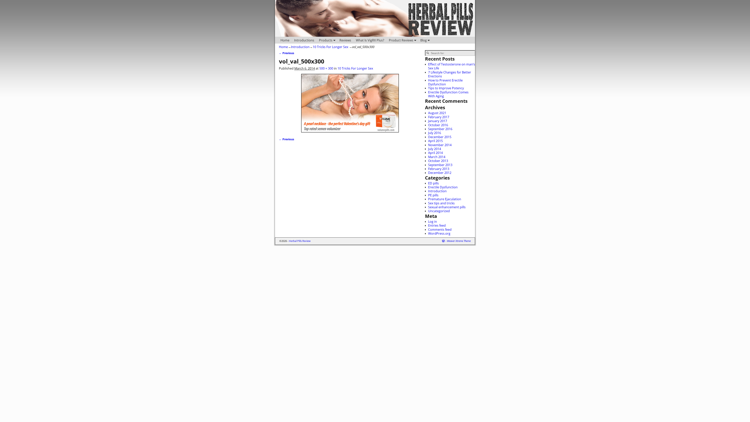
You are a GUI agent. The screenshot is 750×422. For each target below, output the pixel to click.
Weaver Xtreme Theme (459, 241)
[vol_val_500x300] (350, 103)
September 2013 (440, 165)
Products (325, 40)
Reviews (345, 40)
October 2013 (438, 161)
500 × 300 (326, 68)
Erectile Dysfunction (443, 187)
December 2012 (439, 173)
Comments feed (440, 229)
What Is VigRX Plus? (370, 40)
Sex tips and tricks (441, 203)
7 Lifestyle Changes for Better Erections (449, 74)
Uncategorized (439, 211)
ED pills (433, 183)
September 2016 (440, 129)
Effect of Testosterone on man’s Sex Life (451, 66)
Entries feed (437, 225)
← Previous (286, 53)
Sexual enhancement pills (447, 207)
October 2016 (438, 125)
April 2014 (435, 153)
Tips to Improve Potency (446, 88)
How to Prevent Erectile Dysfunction (445, 82)
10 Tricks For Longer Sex (330, 47)
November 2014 (440, 145)
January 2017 (437, 121)
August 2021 (437, 113)
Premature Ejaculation (444, 199)
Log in (432, 221)
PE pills (433, 195)
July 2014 (434, 149)
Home (284, 40)
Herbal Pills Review (300, 241)
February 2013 (438, 169)
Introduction (300, 47)
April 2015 (435, 141)
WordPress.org (439, 233)
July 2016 (434, 133)
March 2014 (436, 157)
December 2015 (439, 137)
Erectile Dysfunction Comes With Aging (448, 94)
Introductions (304, 40)
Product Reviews (401, 40)
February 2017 (438, 117)
